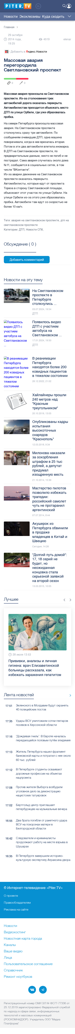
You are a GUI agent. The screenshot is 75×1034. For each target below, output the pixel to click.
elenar (67, 39)
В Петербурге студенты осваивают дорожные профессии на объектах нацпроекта (39, 773)
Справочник (13, 970)
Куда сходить (53, 16)
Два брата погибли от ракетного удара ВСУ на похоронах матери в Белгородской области (41, 824)
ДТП (21, 229)
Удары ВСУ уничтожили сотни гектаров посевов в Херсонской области (42, 723)
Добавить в (29, 51)
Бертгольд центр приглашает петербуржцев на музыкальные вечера (41, 807)
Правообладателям (17, 902)
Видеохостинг (15, 932)
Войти (69, 6)
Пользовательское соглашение (28, 964)
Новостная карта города (23, 939)
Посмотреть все (20, 248)
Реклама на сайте (16, 909)
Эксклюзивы (29, 16)
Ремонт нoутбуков (18, 977)
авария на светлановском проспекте (35, 220)
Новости (11, 16)
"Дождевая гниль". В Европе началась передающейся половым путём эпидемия (43, 738)
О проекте (11, 895)
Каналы (10, 945)
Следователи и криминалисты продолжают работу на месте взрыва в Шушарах (42, 842)
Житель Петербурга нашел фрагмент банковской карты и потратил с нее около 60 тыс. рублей (43, 756)
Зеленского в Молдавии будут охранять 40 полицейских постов (42, 707)
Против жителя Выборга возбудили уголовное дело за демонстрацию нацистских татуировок (39, 791)
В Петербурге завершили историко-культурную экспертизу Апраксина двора (43, 858)
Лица (8, 958)
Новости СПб (34, 229)
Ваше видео (13, 951)
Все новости (69, 695)
